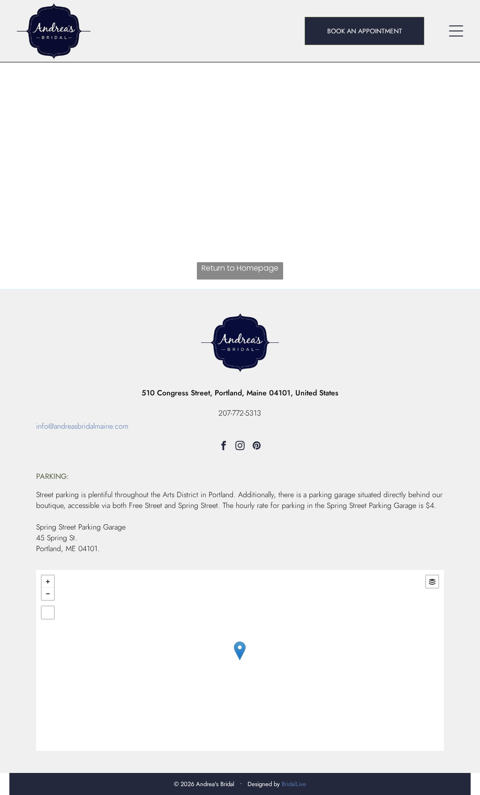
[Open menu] (456, 31)
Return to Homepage (240, 268)
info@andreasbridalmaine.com (82, 426)
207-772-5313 (239, 413)
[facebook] (224, 447)
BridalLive (294, 784)
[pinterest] (256, 447)
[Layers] (432, 581)
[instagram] (240, 447)
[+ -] (239, 660)
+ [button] (48, 581)
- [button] (48, 594)
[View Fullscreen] (48, 612)
